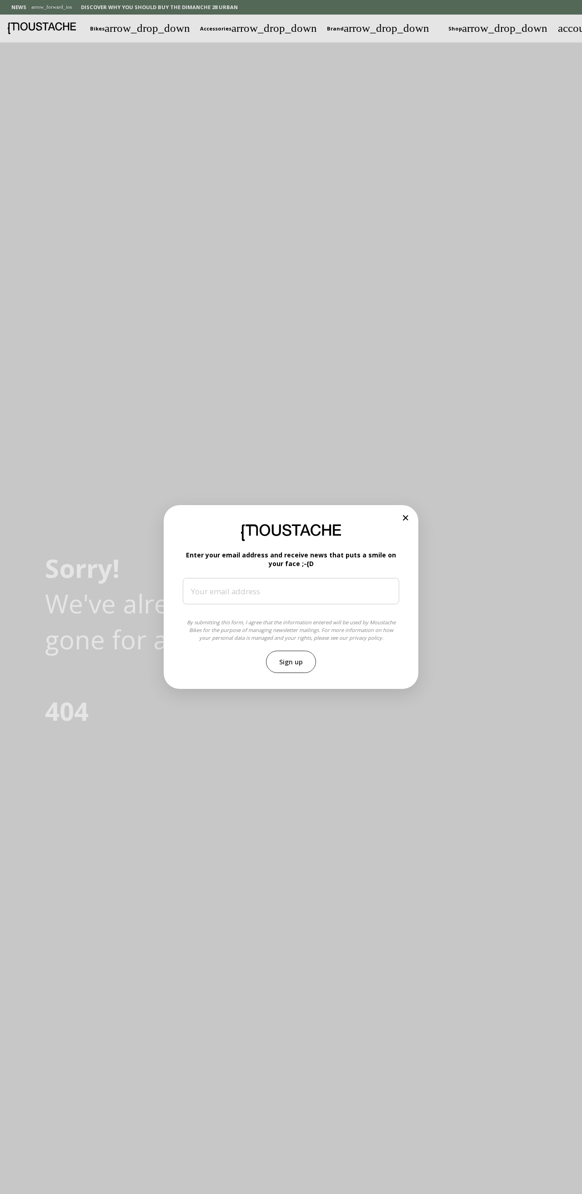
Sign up (291, 662)
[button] (406, 517)
